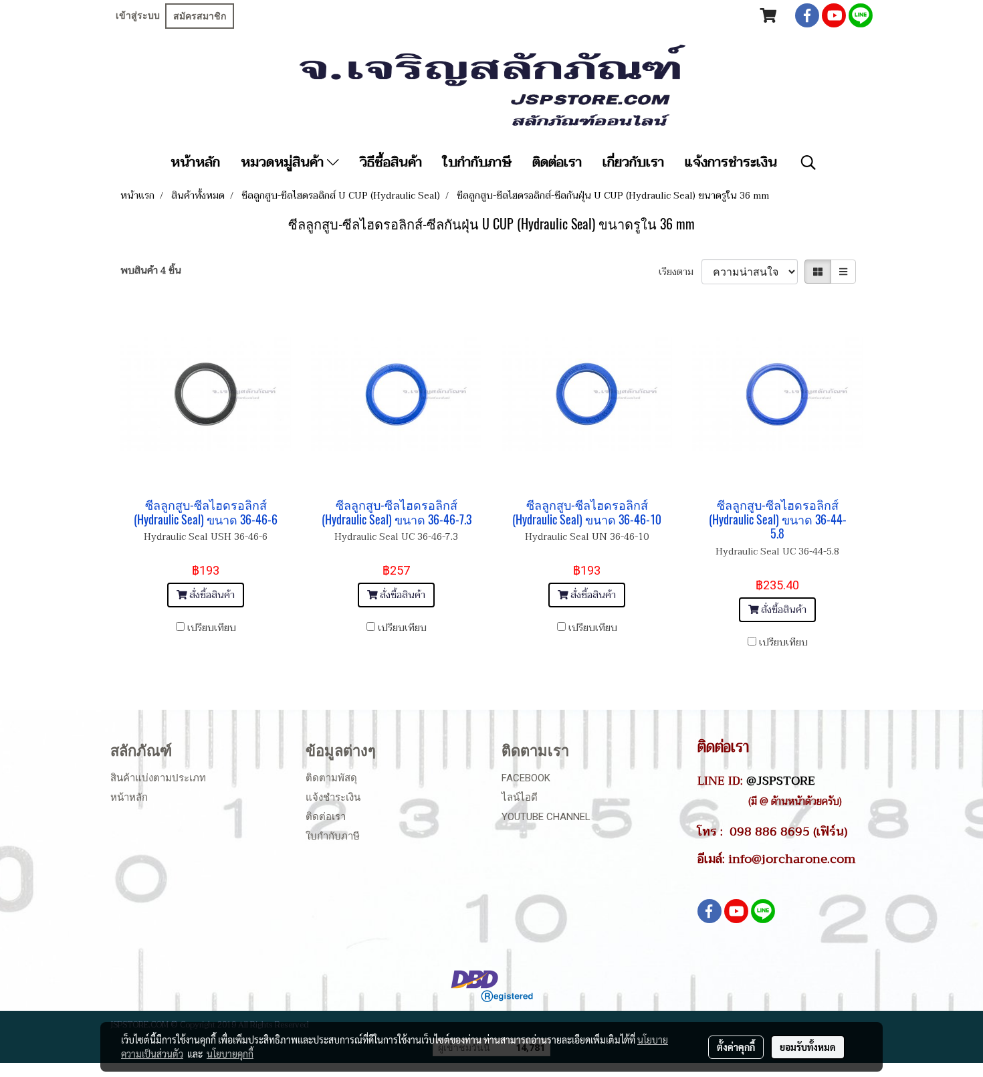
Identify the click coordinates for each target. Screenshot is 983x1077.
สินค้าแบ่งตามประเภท (158, 778)
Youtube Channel (546, 817)
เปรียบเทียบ (211, 628)
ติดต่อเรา (557, 162)
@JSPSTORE (780, 780)
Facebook (526, 778)
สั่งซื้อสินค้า (211, 595)
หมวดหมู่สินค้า (284, 162)
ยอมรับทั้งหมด (808, 1047)
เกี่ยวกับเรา (633, 162)
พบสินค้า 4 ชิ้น (150, 271)
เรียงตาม (680, 272)
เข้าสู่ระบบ (138, 15)
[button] (808, 162)
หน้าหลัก (195, 162)
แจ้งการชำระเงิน (731, 162)
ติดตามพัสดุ (331, 778)
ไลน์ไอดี (520, 797)
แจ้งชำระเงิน (333, 797)
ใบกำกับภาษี (477, 162)
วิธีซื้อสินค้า (391, 162)
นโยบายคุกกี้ (230, 1054)
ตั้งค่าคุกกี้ (736, 1047)
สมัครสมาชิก (199, 16)
